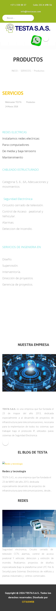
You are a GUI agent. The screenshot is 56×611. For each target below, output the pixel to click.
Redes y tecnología (14, 471)
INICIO (15, 70)
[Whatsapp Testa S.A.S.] (36, 40)
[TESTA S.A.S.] (28, 28)
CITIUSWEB (28, 601)
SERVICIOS (26, 70)
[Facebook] (5, 442)
